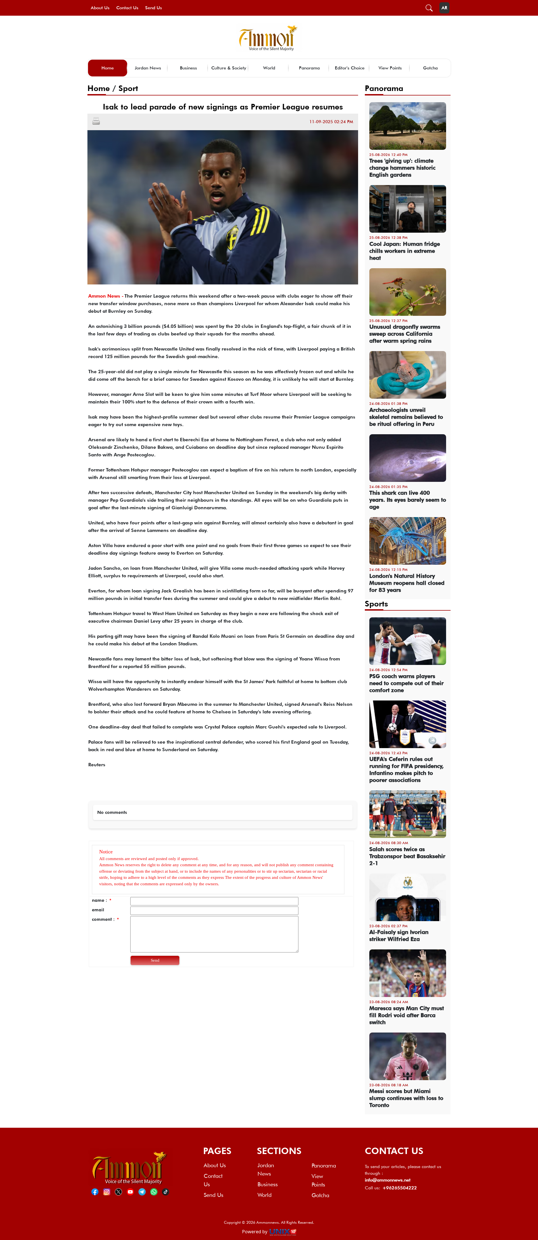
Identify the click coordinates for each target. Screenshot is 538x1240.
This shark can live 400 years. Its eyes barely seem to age (407, 499)
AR (444, 7)
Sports (376, 603)
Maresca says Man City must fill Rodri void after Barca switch (406, 1015)
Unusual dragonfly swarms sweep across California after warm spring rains (404, 333)
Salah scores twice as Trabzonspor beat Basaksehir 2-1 (407, 856)
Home (107, 68)
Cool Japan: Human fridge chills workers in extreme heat (404, 250)
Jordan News (148, 68)
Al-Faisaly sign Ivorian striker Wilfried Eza (398, 935)
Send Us (153, 7)
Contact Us (127, 7)
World (269, 68)
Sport (128, 88)
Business (188, 68)
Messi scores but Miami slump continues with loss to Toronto (406, 1098)
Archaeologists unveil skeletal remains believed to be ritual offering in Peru (406, 417)
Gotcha (430, 68)
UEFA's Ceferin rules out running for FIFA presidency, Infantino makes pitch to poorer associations (406, 769)
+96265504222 (399, 1187)
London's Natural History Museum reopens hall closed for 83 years (406, 583)
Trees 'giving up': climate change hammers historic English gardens (402, 167)
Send (155, 960)
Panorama (309, 68)
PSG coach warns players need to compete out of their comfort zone (406, 683)
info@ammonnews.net (388, 1180)
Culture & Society (228, 68)
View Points (390, 68)
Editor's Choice (350, 68)
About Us (100, 7)
